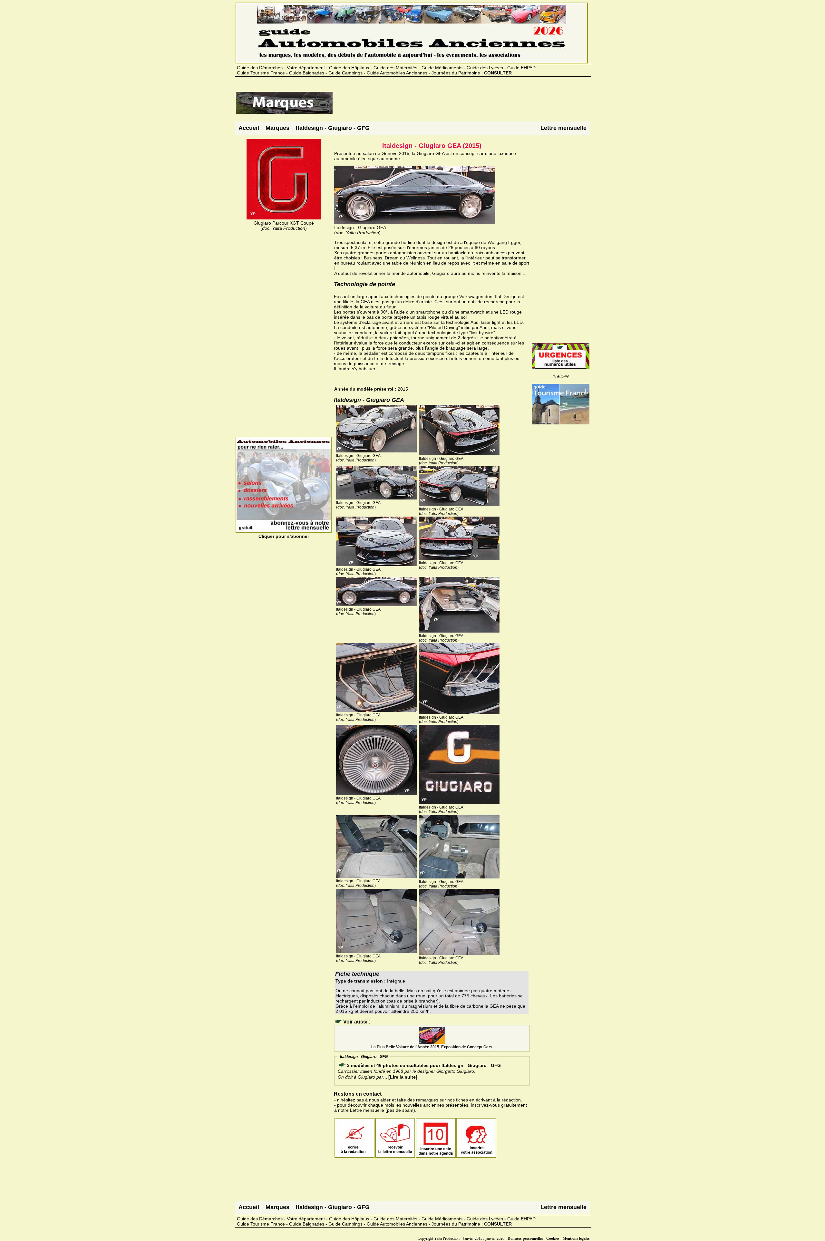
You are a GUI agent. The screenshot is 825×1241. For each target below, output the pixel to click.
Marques (277, 128)
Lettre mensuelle (563, 128)
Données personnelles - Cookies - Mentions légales (549, 1238)
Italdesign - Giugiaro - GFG (333, 128)
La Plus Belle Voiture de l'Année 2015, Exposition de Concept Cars (431, 1047)
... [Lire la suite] (400, 1077)
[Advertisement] (450, 105)
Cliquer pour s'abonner (283, 536)
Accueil (248, 128)
